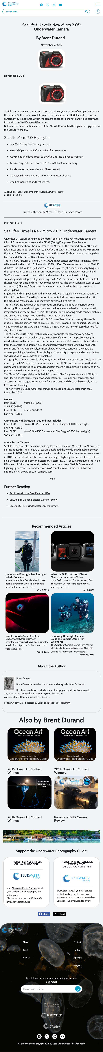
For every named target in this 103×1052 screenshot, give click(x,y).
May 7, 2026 (43, 590)
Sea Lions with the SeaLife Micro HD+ (30, 493)
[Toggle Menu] (98, 4)
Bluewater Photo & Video (24, 888)
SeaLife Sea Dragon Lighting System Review (33, 499)
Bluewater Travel (65, 890)
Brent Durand (53, 37)
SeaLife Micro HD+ (47, 212)
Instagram (65, 702)
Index (77, 950)
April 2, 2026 (43, 651)
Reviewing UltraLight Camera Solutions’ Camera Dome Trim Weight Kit (67, 639)
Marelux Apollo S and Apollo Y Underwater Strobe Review (22, 637)
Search (87, 11)
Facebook (52, 702)
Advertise (25, 957)
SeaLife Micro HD (64, 115)
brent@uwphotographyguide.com (32, 696)
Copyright (77, 957)
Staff (25, 950)
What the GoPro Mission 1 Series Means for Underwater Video (69, 576)
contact (77, 942)
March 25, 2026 (87, 654)
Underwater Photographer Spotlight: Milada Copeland (25, 576)
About (26, 942)
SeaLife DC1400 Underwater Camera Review (34, 505)
